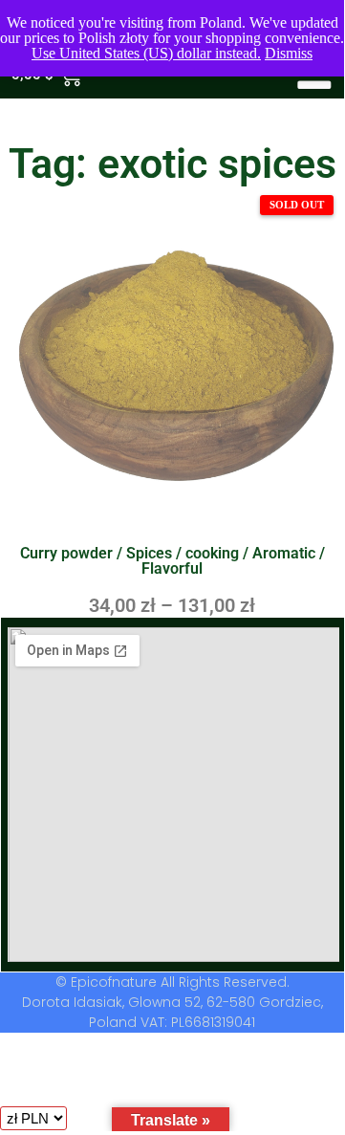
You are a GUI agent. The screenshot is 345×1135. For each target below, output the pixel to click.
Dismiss (289, 53)
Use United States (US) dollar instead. (146, 53)
